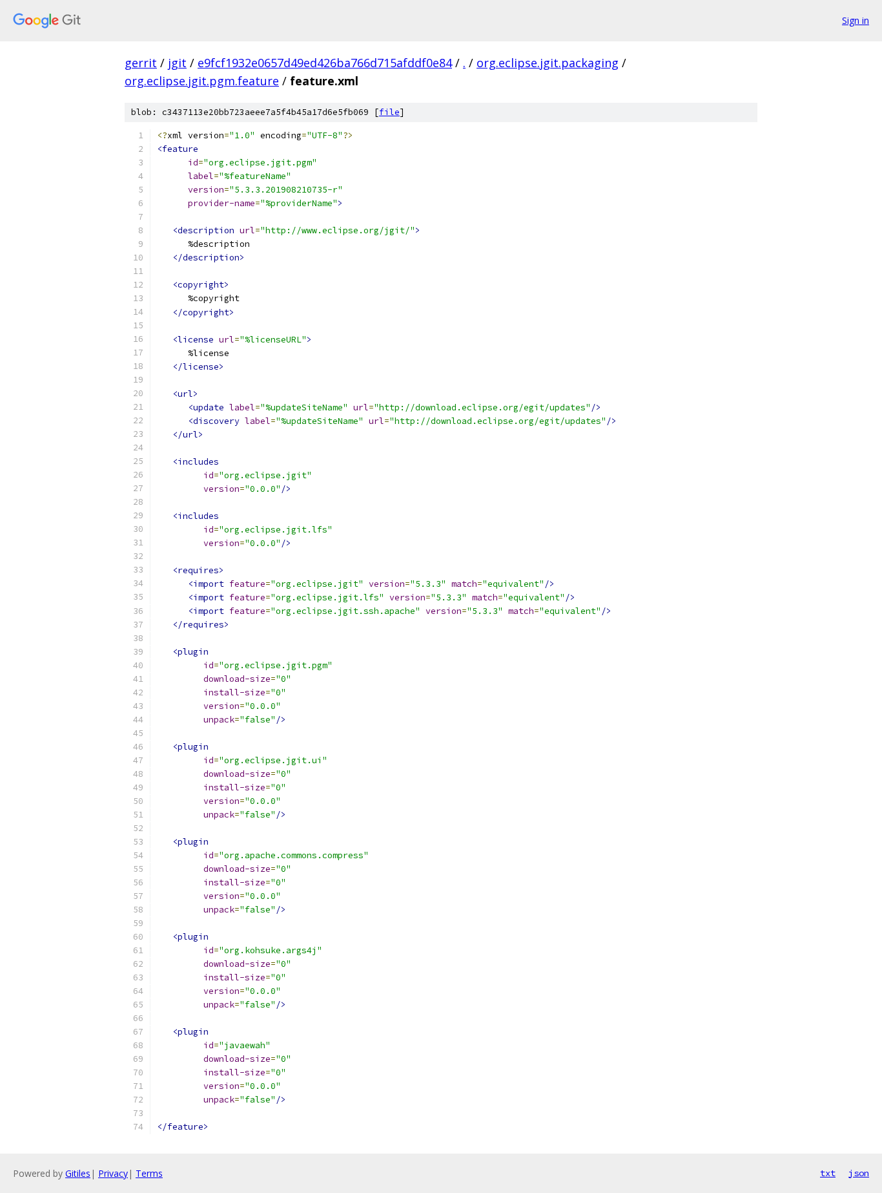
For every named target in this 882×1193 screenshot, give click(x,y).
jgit (177, 62)
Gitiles (77, 1173)
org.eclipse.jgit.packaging (548, 62)
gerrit (141, 62)
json (858, 1173)
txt (828, 1173)
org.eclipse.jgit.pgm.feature (202, 81)
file (389, 112)
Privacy (113, 1173)
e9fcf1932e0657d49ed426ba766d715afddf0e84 (325, 62)
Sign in (855, 20)
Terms (149, 1173)
